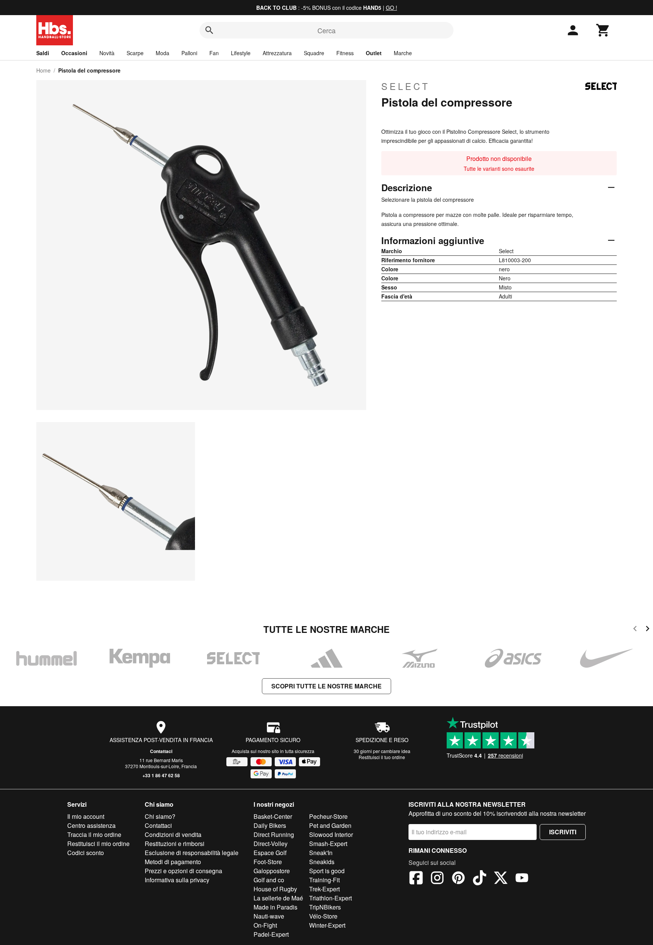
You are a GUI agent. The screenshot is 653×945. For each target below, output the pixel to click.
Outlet (374, 53)
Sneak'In (321, 852)
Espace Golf (270, 852)
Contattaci (161, 751)
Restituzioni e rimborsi (174, 843)
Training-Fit (324, 879)
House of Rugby (275, 889)
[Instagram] (437, 879)
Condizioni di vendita (173, 834)
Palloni (189, 53)
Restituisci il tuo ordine (382, 757)
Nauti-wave (269, 916)
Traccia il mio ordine (94, 834)
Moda (162, 53)
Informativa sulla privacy (177, 879)
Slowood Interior (331, 834)
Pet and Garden (330, 825)
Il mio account (85, 816)
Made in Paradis (275, 907)
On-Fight (265, 925)
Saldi (42, 53)
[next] (647, 629)
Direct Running (274, 834)
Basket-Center (273, 816)
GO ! (391, 7)
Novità (107, 53)
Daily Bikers (270, 825)
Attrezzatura (277, 53)
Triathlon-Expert (330, 898)
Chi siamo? (160, 816)
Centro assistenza (91, 825)
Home (43, 70)
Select (405, 86)
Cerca (326, 30)
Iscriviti (562, 831)
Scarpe (135, 53)
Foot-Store (268, 861)
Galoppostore (272, 870)
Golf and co (269, 879)
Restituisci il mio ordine (98, 843)
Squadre (314, 53)
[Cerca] (209, 30)
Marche (403, 53)
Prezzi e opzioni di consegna (183, 870)
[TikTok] (479, 879)
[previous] (635, 629)
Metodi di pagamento (173, 861)
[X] (500, 879)
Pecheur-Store (328, 816)
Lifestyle (241, 53)
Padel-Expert (271, 934)
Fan (214, 53)
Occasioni (74, 53)
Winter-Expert (327, 925)
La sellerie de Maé (278, 898)
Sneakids (321, 861)
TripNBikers (325, 907)
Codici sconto (85, 852)
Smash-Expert (328, 843)
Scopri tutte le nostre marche (326, 686)
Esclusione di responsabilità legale (191, 852)
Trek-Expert (324, 889)
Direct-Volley (271, 843)
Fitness (345, 53)
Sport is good (327, 870)
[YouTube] (521, 879)
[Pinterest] (458, 879)
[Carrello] (603, 30)
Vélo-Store (323, 916)
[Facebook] (416, 879)
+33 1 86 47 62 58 (161, 775)
